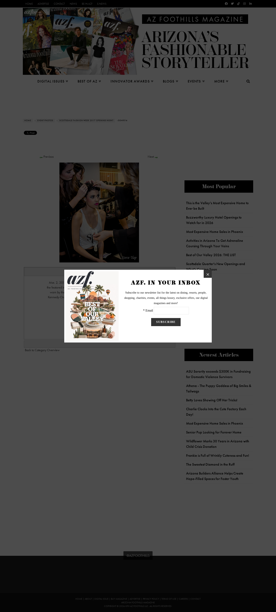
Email (149, 310)
